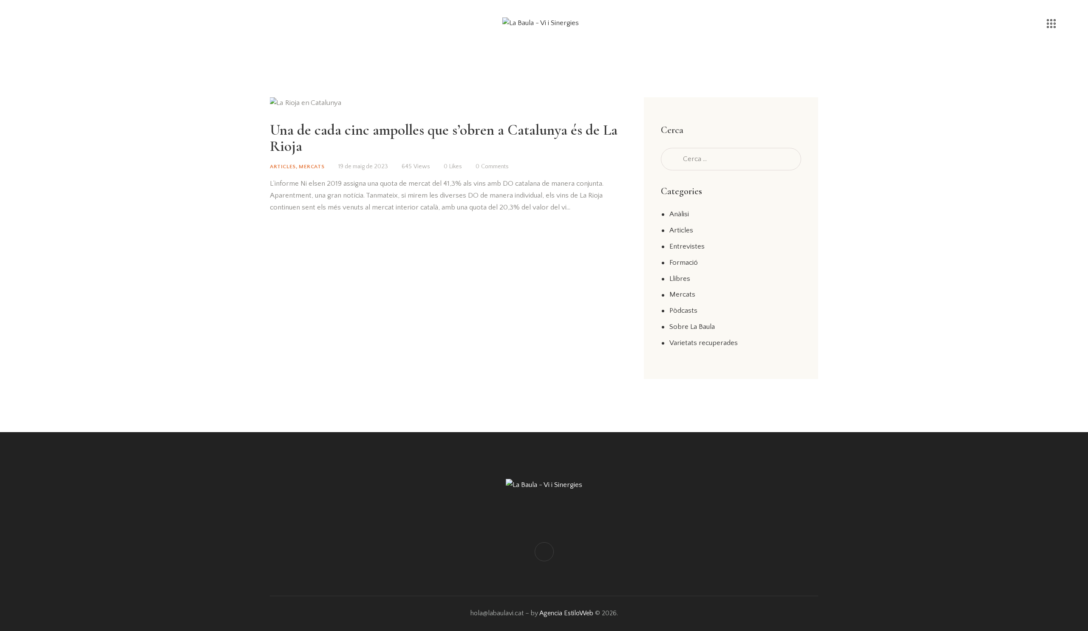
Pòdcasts (683, 310)
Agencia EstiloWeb (566, 613)
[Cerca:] (731, 159)
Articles (283, 167)
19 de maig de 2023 (363, 166)
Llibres (679, 279)
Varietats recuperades (703, 343)
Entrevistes (687, 246)
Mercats (311, 167)
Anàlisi (679, 214)
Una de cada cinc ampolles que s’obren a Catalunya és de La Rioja (444, 138)
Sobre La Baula (692, 327)
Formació (683, 262)
